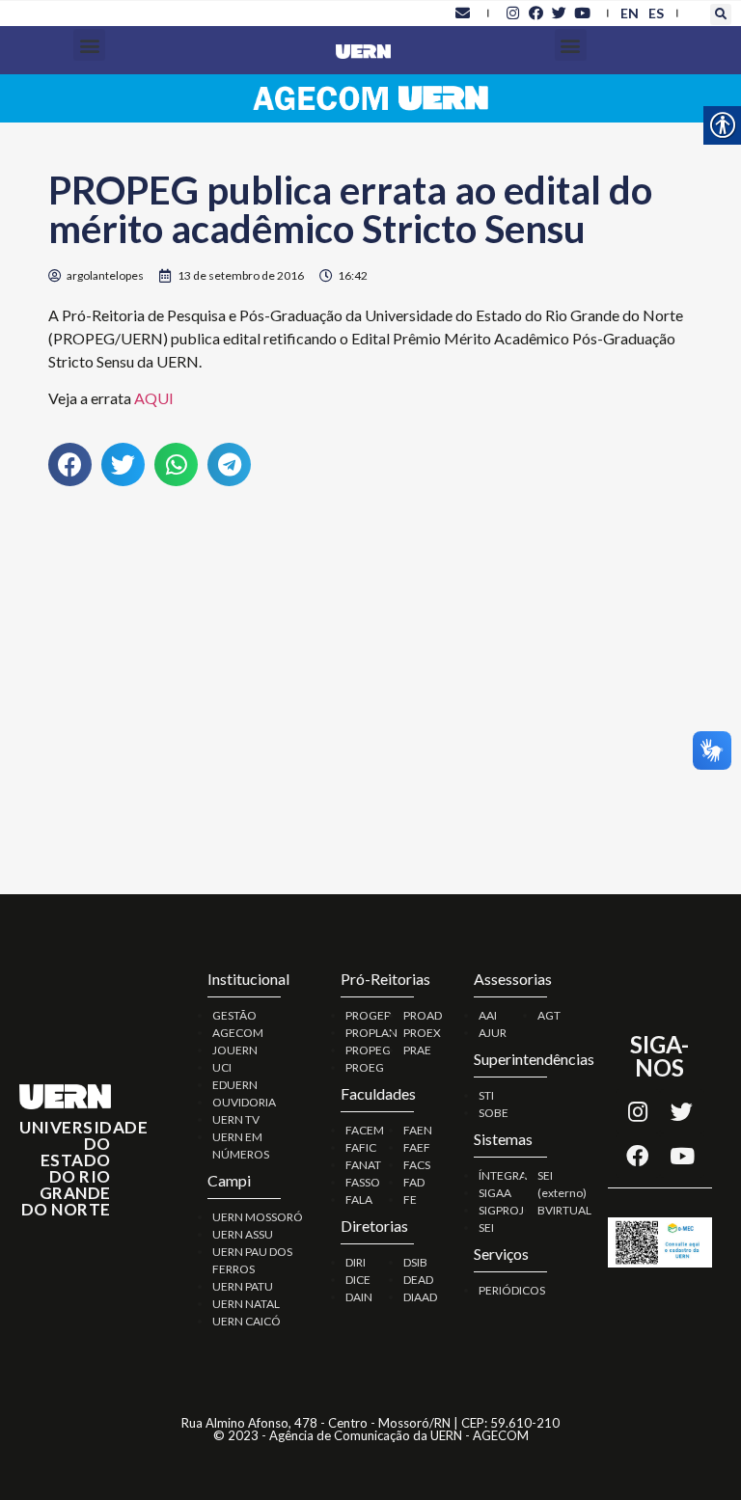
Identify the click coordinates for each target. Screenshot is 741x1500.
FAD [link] (414, 1182)
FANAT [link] (363, 1165)
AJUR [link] (493, 1032)
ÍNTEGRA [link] (503, 1175)
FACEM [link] (364, 1130)
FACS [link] (416, 1165)
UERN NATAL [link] (246, 1303)
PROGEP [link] (368, 1015)
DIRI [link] (355, 1262)
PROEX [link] (422, 1032)
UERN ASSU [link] (242, 1234)
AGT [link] (549, 1015)
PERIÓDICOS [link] (512, 1290)
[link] (463, 12)
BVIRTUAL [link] (564, 1210)
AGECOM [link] (237, 1032)
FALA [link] (358, 1199)
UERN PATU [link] (242, 1286)
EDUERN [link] (235, 1084)
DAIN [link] (358, 1297)
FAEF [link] (416, 1147)
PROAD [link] (422, 1015)
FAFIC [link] (360, 1147)
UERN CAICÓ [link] (246, 1321)
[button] (720, 14)
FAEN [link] (417, 1130)
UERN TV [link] (236, 1119)
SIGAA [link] (495, 1193)
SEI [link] (486, 1227)
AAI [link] (488, 1015)
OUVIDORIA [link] (244, 1102)
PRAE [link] (417, 1050)
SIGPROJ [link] (501, 1210)
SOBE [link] (493, 1112)
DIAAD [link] (420, 1297)
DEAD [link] (418, 1279)
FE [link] (410, 1199)
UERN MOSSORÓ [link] (257, 1217)
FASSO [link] (362, 1182)
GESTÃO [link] (234, 1015)
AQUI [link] (154, 398)
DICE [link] (357, 1279)
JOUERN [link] (235, 1050)
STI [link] (486, 1095)
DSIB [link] (415, 1262)
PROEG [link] (364, 1067)
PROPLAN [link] (371, 1032)
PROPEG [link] (368, 1050)
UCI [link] (222, 1067)
